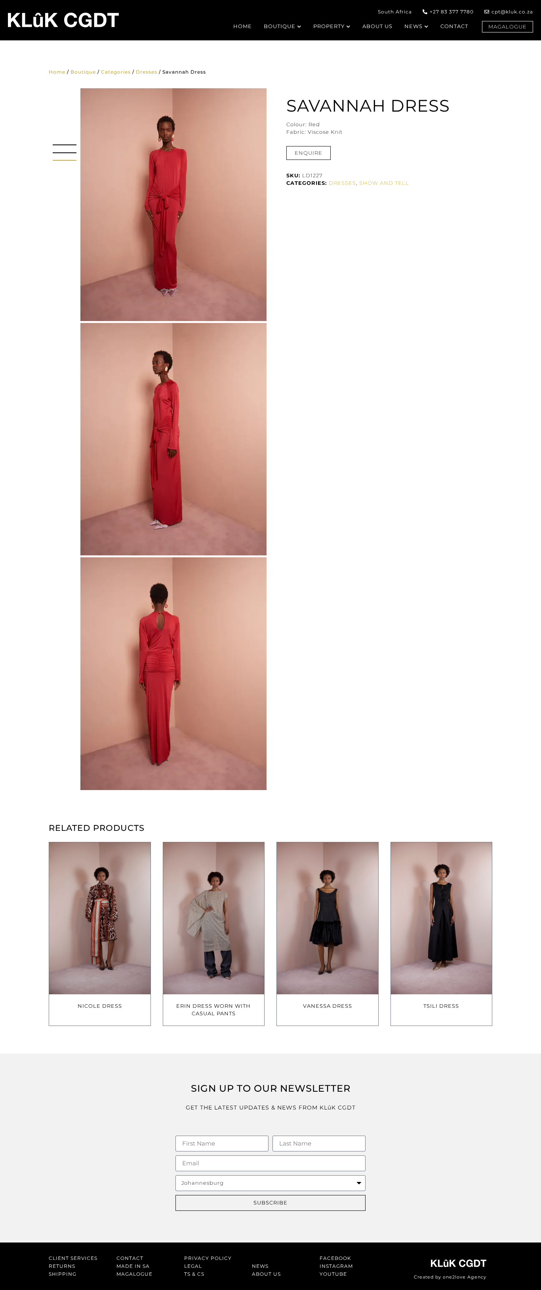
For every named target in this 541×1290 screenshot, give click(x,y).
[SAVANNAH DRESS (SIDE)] (173, 439)
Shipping (62, 1274)
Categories (116, 72)
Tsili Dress (441, 1006)
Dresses (146, 72)
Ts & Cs (194, 1274)
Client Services (73, 1258)
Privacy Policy (208, 1258)
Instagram (336, 1266)
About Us (266, 1274)
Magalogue (134, 1274)
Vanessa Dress (327, 1006)
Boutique (83, 72)
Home (57, 72)
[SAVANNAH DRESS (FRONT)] (173, 204)
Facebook (335, 1258)
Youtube (333, 1274)
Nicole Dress (100, 1006)
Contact (129, 1258)
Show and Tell (384, 183)
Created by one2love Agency (450, 1277)
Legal (193, 1266)
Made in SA (133, 1266)
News (260, 1266)
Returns (62, 1266)
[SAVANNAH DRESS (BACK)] (173, 673)
